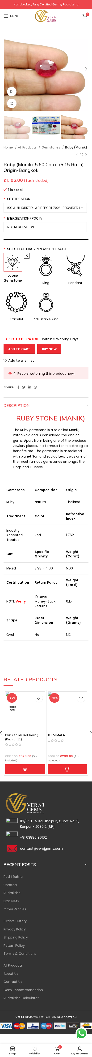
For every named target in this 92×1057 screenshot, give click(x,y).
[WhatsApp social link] (35, 387)
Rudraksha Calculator (21, 998)
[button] (68, 769)
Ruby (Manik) (76, 147)
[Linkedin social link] (30, 387)
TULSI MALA (56, 735)
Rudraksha (12, 893)
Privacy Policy (15, 929)
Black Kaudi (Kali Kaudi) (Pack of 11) (21, 737)
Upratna (10, 885)
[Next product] (86, 154)
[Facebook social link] (18, 387)
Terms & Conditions (20, 953)
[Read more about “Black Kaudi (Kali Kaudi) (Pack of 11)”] (25, 769)
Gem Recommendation (23, 990)
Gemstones (51, 147)
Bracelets (11, 901)
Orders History (15, 921)
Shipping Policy (16, 937)
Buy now (49, 349)
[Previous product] (76, 154)
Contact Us (13, 982)
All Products (28, 147)
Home (9, 147)
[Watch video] (12, 91)
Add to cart (19, 349)
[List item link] (46, 837)
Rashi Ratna (13, 876)
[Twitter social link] (24, 387)
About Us (11, 974)
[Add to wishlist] (38, 698)
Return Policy (14, 945)
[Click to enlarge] (12, 103)
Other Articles (15, 909)
